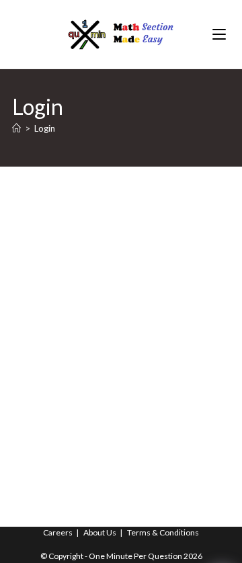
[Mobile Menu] (221, 34)
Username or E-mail (57, 219)
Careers (58, 532)
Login (44, 128)
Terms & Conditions (163, 532)
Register (177, 378)
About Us (99, 532)
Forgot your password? (121, 419)
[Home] (16, 128)
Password (34, 279)
